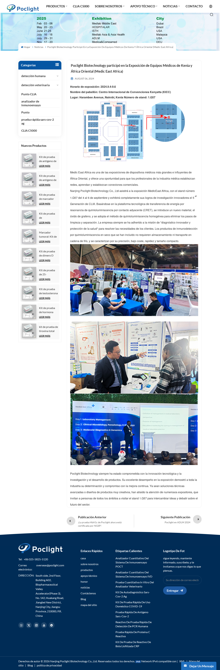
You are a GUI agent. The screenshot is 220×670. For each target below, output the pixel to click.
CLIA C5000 (29, 130)
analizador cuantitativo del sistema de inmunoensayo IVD (134, 574)
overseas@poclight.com (50, 565)
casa (83, 558)
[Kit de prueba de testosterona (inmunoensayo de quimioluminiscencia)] (29, 293)
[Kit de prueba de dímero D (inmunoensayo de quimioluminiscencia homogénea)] (29, 255)
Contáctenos (88, 593)
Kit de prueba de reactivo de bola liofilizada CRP (133, 644)
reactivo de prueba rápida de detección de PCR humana (134, 624)
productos (87, 569)
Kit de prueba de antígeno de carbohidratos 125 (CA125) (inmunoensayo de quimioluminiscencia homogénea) (49, 159)
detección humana (33, 76)
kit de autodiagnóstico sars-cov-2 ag (133, 594)
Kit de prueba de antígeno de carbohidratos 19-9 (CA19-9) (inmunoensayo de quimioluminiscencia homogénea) (49, 178)
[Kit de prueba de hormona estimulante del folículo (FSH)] (29, 311)
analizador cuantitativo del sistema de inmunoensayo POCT (132, 562)
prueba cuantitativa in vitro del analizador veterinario (135, 584)
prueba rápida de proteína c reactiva (133, 634)
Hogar (27, 46)
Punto (25, 112)
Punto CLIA (28, 94)
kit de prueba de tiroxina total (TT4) (48, 329)
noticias (38, 46)
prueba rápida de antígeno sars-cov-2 (132, 614)
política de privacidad (49, 665)
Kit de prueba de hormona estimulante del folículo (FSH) (48, 310)
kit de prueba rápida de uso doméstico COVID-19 (133, 604)
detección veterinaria (35, 85)
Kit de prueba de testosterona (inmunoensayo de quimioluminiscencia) (49, 291)
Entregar (173, 590)
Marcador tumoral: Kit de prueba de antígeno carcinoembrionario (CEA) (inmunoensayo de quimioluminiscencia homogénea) (49, 235)
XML (182, 661)
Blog (83, 599)
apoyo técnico (89, 575)
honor (84, 581)
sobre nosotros (89, 564)
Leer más (44, 165)
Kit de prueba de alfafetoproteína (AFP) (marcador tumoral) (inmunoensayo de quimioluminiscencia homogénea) (49, 216)
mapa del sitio (89, 604)
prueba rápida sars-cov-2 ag (37, 121)
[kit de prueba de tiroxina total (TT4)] (29, 330)
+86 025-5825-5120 (36, 559)
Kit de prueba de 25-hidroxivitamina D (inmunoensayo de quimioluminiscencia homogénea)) (49, 272)
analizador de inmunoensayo (31, 103)
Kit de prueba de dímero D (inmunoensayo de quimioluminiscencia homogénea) (49, 253)
